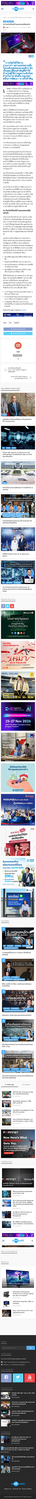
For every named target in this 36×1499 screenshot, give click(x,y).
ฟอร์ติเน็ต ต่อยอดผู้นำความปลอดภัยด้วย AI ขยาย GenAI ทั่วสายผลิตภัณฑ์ (23, 1421)
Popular (10, 1085)
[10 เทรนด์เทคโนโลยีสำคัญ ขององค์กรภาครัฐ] (5, 1459)
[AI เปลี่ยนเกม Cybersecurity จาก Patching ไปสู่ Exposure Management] (6, 1214)
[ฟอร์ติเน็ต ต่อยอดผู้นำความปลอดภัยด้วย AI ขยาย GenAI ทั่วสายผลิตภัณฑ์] (5, 1422)
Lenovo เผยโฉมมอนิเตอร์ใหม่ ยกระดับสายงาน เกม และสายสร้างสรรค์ (17, 1285)
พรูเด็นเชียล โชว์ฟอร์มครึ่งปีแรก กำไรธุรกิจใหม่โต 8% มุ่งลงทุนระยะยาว (17, 420)
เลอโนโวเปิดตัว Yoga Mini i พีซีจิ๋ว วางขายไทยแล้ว (23, 1302)
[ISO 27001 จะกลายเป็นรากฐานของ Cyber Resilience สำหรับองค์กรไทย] (6, 1224)
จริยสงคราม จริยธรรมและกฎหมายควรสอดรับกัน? (17, 1015)
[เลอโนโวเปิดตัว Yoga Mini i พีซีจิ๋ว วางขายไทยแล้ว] (6, 1304)
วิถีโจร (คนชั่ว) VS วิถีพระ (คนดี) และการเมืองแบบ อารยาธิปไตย (17, 985)
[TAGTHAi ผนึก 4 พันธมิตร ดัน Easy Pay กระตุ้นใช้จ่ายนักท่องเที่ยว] (6, 1094)
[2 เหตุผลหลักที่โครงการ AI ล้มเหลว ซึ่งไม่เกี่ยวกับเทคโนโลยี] (18, 938)
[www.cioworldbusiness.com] (18, 1484)
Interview (7, 516)
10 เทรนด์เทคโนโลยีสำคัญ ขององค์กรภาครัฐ (23, 1457)
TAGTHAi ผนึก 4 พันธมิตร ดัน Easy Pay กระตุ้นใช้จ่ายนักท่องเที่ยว (23, 1093)
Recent (27, 1085)
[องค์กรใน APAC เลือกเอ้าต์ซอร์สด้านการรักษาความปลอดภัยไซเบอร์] (5, 1413)
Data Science (14, 514)
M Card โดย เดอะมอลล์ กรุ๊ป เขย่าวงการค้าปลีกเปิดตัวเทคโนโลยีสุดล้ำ (23, 1403)
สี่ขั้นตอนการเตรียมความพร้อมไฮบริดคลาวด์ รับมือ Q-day (22, 1192)
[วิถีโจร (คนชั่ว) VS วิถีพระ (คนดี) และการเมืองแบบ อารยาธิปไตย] (18, 970)
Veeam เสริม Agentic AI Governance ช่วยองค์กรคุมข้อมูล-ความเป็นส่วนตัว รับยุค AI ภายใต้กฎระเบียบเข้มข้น (17, 455)
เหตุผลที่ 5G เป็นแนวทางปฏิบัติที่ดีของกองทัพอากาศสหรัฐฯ (23, 1468)
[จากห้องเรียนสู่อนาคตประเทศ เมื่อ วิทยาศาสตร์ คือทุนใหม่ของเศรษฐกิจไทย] (18, 506)
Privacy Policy (27, 1489)
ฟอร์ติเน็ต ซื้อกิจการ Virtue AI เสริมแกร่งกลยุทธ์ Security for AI (17, 1184)
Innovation (24, 514)
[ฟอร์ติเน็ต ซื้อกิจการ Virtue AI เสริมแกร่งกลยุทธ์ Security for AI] (18, 1177)
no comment (23, 27)
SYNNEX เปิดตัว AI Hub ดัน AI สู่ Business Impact (15, 555)
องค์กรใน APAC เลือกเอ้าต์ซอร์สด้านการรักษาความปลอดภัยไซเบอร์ (23, 1412)
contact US (16, 1489)
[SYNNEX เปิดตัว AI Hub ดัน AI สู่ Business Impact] (18, 539)
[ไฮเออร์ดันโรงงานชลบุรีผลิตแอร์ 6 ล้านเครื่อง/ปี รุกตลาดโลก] (18, 473)
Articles (10, 21)
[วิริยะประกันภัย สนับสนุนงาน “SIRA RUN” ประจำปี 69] (6, 1103)
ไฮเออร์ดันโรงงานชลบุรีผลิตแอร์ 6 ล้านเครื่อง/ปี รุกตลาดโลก (17, 489)
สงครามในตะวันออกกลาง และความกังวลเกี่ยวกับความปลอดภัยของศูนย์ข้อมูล (17, 1077)
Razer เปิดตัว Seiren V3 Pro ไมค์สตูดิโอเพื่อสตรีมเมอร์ (22, 1311)
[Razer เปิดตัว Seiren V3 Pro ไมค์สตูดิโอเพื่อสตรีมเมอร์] (6, 1313)
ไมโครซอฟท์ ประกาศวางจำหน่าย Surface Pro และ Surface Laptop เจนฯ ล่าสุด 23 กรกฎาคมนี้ (23, 1293)
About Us (7, 1489)
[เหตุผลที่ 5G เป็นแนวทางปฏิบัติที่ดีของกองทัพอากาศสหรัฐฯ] (5, 1469)
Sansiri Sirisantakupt (10, 948)
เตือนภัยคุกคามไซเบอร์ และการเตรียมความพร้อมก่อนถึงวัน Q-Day (17, 1046)
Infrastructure (9, 1071)
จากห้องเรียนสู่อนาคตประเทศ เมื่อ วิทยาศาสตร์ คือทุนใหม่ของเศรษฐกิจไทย (17, 522)
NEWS (4, 414)
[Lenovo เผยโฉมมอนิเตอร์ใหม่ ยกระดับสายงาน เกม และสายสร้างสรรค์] (18, 1278)
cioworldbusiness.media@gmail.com (19, 1362)
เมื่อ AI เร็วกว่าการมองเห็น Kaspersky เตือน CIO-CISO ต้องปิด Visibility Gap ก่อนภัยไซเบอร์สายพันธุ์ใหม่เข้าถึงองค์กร (23, 1203)
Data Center (24, 1069)
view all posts (17, 355)
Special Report (16, 516)
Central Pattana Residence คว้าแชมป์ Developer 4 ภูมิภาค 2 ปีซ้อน (23, 1120)
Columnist (26, 945)
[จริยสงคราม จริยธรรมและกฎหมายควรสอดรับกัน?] (18, 1001)
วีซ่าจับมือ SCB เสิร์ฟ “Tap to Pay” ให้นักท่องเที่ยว (23, 1394)
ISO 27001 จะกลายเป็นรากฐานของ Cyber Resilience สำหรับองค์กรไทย (23, 1223)
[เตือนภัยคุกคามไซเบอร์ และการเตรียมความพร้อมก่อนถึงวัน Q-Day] (18, 1030)
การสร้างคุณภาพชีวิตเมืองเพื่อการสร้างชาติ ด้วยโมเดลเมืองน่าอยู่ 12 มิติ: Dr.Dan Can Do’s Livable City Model (17, 1449)
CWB (7, 27)
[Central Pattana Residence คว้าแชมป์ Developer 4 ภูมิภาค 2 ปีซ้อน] (6, 1121)
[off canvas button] (2, 9)
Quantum (24, 1037)
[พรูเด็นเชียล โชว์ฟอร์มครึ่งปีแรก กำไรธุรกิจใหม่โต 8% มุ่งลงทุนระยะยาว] (18, 404)
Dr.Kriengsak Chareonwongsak (14, 979)
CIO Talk (17, 945)
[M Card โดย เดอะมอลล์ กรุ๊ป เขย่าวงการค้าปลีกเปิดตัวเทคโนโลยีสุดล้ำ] (5, 1404)
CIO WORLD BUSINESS (17, 1365)
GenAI (4, 29)
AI (4, 21)
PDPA (13, 448)
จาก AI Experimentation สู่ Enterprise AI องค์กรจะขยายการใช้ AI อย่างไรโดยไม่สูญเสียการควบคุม (17, 589)
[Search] (33, 9)
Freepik (23, 310)
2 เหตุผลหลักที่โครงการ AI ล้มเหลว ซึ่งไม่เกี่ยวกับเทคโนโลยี (16, 954)
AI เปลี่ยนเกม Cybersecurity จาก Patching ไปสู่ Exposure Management (22, 1214)
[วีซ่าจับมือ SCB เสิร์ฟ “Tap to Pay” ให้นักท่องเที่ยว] (5, 1395)
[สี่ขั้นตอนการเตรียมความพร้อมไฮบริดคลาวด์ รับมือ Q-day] (6, 1194)
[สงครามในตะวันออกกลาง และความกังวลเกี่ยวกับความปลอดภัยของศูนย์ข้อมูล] (18, 1062)
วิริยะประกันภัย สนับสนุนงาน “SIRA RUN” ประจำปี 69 (22, 1102)
